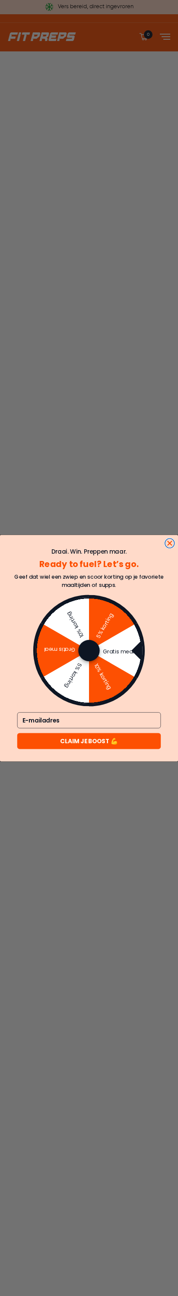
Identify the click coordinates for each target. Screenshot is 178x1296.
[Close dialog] (170, 543)
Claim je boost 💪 (89, 741)
